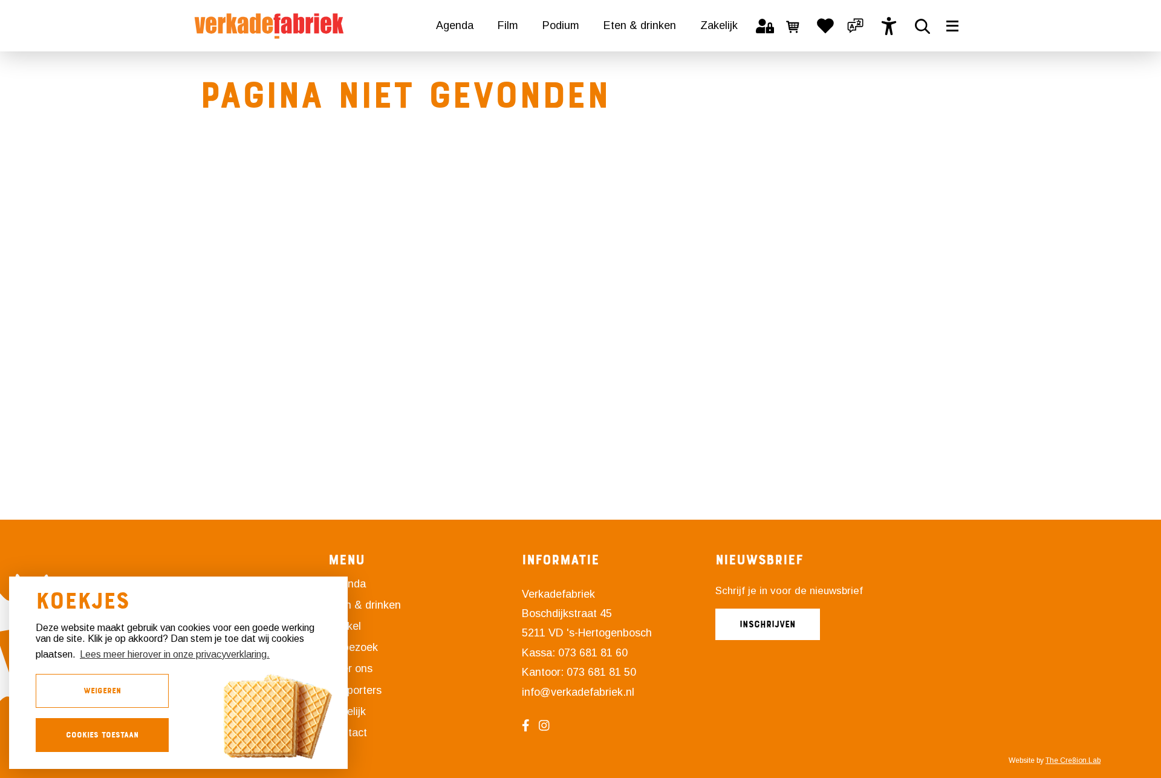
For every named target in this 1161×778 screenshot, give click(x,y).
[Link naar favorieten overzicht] (825, 26)
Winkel (344, 626)
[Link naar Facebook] (530, 725)
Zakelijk (719, 25)
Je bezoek (353, 647)
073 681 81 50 (601, 672)
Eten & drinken (639, 25)
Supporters (355, 690)
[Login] (765, 26)
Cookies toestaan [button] (102, 735)
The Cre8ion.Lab (1073, 760)
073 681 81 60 (593, 653)
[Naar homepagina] (269, 26)
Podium (560, 25)
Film (508, 25)
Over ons (350, 668)
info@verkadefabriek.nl (578, 692)
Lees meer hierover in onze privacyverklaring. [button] (175, 654)
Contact (347, 733)
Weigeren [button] (102, 690)
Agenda (454, 25)
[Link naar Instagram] (549, 725)
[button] (856, 26)
